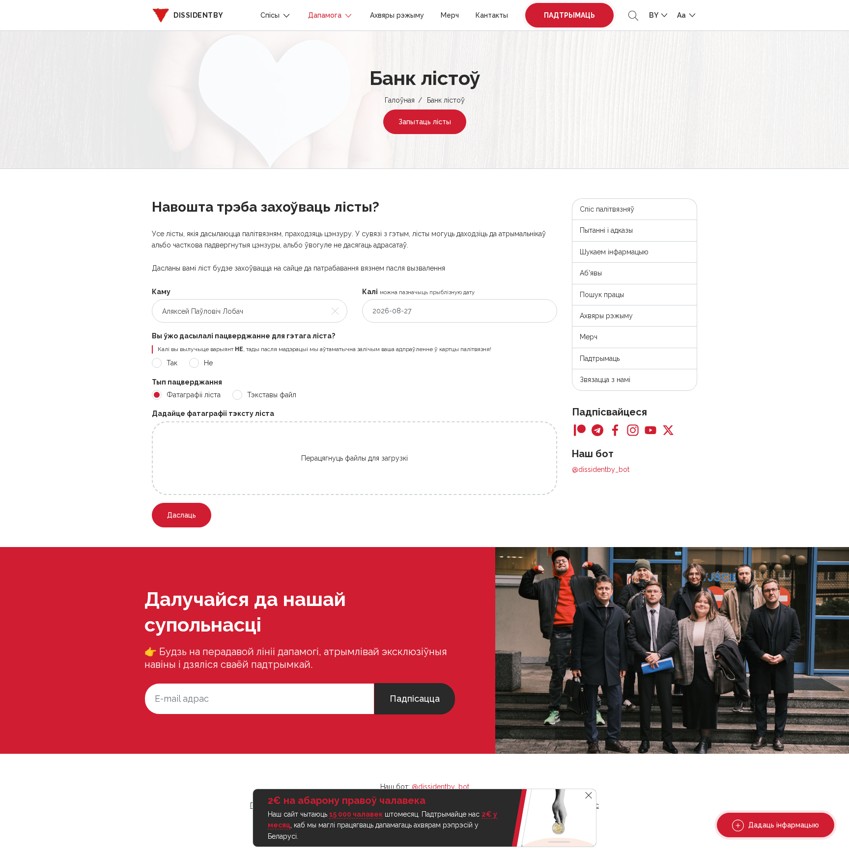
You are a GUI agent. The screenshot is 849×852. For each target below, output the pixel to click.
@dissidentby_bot (600, 469)
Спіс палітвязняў (607, 209)
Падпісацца (415, 698)
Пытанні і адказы (606, 230)
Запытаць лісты (424, 122)
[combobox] (249, 311)
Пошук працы (602, 295)
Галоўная (400, 100)
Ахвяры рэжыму (397, 15)
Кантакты (492, 15)
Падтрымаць (569, 15)
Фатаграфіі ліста (194, 395)
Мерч (450, 15)
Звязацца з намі (605, 380)
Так (172, 363)
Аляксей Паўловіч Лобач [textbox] (202, 311)
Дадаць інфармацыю (782, 825)
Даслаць (181, 515)
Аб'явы (591, 273)
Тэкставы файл (271, 395)
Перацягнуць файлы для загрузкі (354, 458)
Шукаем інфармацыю (614, 252)
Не (208, 363)
